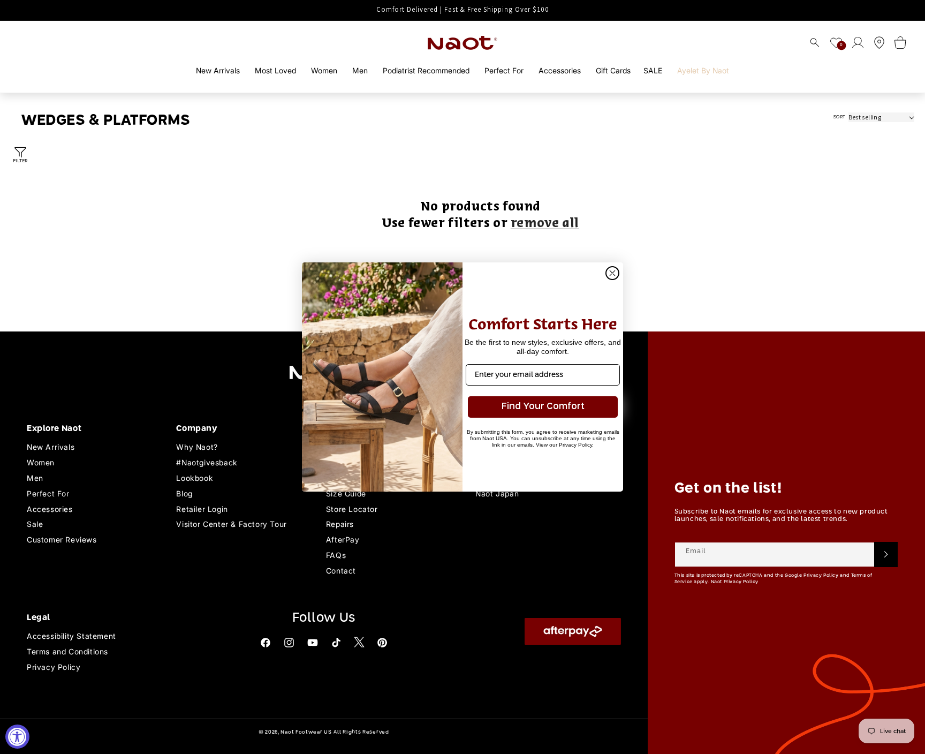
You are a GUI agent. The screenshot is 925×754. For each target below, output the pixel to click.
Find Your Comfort (543, 406)
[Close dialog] (612, 273)
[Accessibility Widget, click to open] (17, 737)
